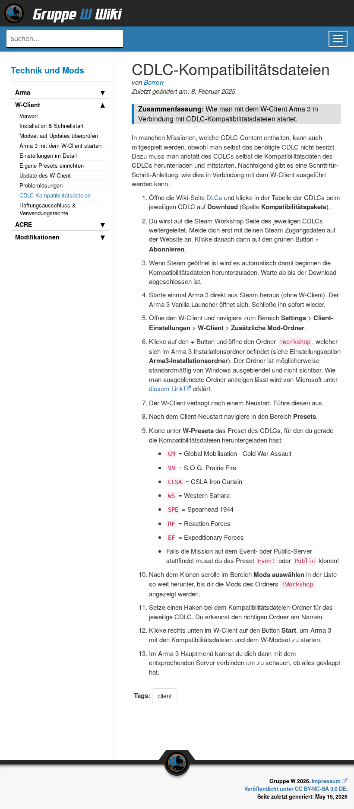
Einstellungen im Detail (48, 155)
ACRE (23, 224)
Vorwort (28, 115)
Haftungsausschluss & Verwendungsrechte (47, 209)
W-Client (27, 104)
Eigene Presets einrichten (51, 165)
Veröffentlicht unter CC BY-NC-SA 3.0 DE (295, 789)
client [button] (165, 695)
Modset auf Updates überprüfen (58, 135)
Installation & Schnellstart (51, 125)
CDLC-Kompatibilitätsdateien (55, 195)
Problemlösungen (41, 185)
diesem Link (166, 388)
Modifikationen (37, 237)
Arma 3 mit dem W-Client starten (60, 145)
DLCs (214, 197)
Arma (22, 92)
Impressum (326, 781)
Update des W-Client (45, 175)
